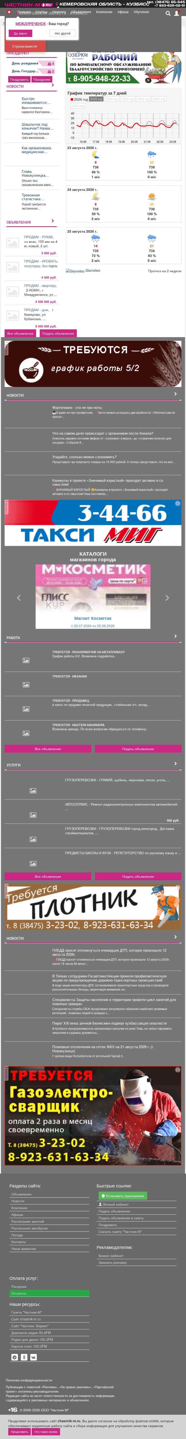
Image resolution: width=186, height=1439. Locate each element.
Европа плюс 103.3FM (29, 1346)
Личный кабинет (115, 1204)
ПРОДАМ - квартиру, (40, 287)
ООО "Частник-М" (55, 1409)
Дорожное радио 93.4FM (31, 1332)
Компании (19, 1207)
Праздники (41, 79)
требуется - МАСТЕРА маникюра (78, 725)
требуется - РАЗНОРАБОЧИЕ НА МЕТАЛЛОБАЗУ (88, 652)
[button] (18, 596)
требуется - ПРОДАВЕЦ (70, 700)
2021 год (159, 99)
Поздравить (19, 79)
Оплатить (18, 1293)
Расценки (18, 1286)
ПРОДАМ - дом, (37, 309)
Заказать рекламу (113, 1262)
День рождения (25, 63)
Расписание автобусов (29, 1228)
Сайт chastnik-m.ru (26, 1318)
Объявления (21, 1194)
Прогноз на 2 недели (164, 270)
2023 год (128, 99)
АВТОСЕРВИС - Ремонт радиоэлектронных (99, 804)
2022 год (143, 99)
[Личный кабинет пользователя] (176, 13)
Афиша (17, 1214)
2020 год (78, 106)
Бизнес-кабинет (111, 1255)
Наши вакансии (23, 1248)
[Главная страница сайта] (29, 3)
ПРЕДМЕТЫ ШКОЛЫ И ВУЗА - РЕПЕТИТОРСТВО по (107, 852)
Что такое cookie (45, 1432)
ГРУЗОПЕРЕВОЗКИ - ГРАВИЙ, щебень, (97, 779)
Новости (17, 1200)
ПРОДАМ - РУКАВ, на (39, 239)
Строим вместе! (24, 46)
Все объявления (20, 333)
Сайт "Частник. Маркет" (30, 1325)
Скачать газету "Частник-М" (120, 1231)
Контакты (18, 1241)
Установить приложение (124, 1195)
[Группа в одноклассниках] (14, 1357)
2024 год (112, 99)
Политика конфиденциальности (29, 1380)
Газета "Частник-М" (26, 1312)
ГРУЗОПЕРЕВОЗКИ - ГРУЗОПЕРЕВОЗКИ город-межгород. (112, 828)
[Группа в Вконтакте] (33, 1357)
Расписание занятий (27, 1221)
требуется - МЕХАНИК (69, 676)
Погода (17, 1234)
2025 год (96, 99)
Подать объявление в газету (121, 1217)
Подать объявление (58, 333)
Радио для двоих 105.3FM (32, 1339)
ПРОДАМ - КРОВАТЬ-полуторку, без (41, 263)
